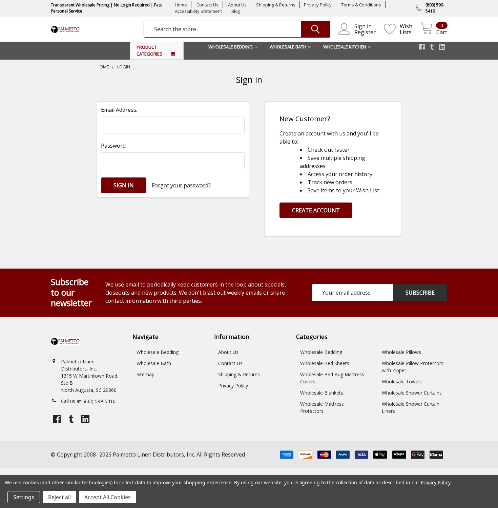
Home (181, 5)
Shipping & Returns (275, 5)
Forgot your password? (181, 185)
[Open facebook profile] (422, 47)
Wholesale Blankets (321, 392)
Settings (23, 497)
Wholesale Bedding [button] (230, 47)
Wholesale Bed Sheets (324, 363)
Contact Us (207, 5)
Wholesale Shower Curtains (412, 392)
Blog (235, 11)
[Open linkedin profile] (442, 47)
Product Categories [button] (149, 50)
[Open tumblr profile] (432, 47)
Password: (114, 145)
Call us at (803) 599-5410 (88, 401)
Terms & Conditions (361, 5)
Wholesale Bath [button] (288, 47)
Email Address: (119, 109)
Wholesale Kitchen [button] (344, 47)
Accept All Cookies (107, 497)
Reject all (59, 497)
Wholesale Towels (402, 381)
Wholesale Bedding (158, 352)
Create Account (316, 210)
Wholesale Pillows (401, 352)
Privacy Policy (318, 5)
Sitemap (145, 374)
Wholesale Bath (154, 363)
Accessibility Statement (198, 11)
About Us (237, 5)
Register (365, 32)
